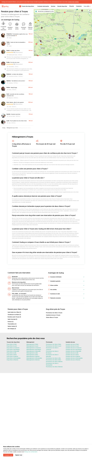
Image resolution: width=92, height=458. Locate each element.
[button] (66, 277)
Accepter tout (8, 455)
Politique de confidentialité (30, 452)
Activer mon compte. (73, 1)
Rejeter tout (18, 455)
